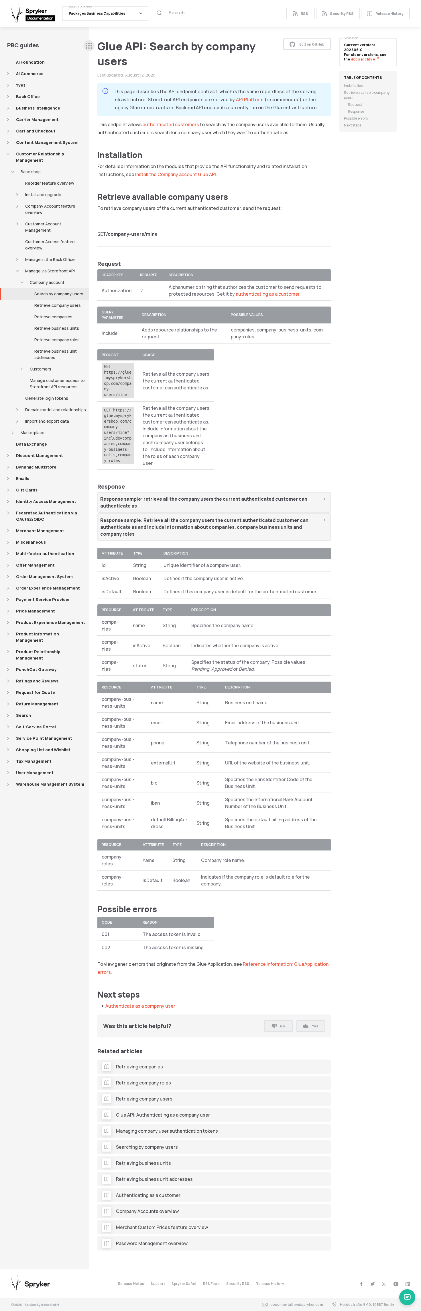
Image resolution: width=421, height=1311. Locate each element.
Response (356, 111)
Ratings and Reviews (37, 681)
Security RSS (342, 13)
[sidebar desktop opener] (89, 45)
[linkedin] (408, 1284)
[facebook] (361, 1284)
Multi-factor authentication (45, 553)
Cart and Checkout (36, 131)
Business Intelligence (38, 108)
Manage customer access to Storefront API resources (57, 383)
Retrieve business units (56, 328)
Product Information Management (37, 637)
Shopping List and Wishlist (43, 749)
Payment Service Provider (43, 599)
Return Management (37, 704)
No (282, 1026)
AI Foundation (30, 62)
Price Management (35, 611)
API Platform (250, 99)
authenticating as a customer (268, 294)
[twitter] (373, 1284)
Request (355, 104)
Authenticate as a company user (140, 1006)
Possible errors (356, 118)
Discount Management (39, 455)
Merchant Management (40, 530)
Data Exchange (31, 444)
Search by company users (58, 293)
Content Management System (47, 142)
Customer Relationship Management (40, 157)
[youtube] (396, 1283)
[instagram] (384, 1284)
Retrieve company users (57, 305)
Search (23, 715)
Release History (389, 13)
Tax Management (34, 761)
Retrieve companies (53, 316)
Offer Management (35, 565)
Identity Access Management (46, 501)
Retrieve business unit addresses (55, 354)
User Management (35, 772)
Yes (315, 1026)
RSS (304, 13)
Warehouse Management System (50, 784)
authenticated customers (171, 124)
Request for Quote (35, 692)
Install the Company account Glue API (175, 174)
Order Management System (44, 576)
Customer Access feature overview (50, 245)
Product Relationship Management (38, 655)
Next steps (352, 125)
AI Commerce (30, 73)
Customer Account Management (43, 227)
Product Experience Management (50, 622)
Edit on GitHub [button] (311, 44)
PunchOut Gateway (36, 669)
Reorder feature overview (49, 183)
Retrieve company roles (57, 339)
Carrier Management (37, 119)
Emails (22, 478)
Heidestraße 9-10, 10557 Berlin (367, 1304)
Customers (40, 369)
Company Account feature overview (50, 209)
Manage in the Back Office (50, 259)
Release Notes (131, 1283)
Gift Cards (27, 490)
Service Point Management (44, 738)
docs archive (363, 59)
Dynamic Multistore (36, 467)
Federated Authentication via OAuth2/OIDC (46, 516)
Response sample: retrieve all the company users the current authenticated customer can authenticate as (203, 502)
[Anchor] (146, 155)
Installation (353, 85)
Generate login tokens (46, 398)
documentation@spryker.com (296, 1304)
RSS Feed (211, 1283)
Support (158, 1283)
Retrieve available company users (366, 95)
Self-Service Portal (36, 726)
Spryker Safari (184, 1283)
